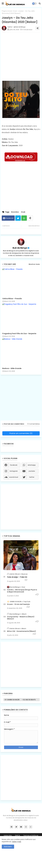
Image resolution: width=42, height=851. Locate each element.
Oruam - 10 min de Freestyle (18, 604)
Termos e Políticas (30, 835)
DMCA (17, 835)
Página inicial (7, 11)
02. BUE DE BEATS (29, 700)
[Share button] (30, 218)
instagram (14, 471)
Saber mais (16, 841)
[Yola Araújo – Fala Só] (21, 555)
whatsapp (32, 465)
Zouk (15, 11)
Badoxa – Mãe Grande (11, 368)
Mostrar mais (34, 264)
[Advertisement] (21, 55)
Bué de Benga (20, 247)
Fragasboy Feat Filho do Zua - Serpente (19, 334)
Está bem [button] (8, 846)
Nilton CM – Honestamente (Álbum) (21, 631)
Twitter (18, 218)
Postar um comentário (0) (21, 433)
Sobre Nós (8, 835)
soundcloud (13, 477)
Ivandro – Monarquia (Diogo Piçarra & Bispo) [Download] (22, 591)
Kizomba (15, 212)
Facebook (9, 218)
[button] (39, 3)
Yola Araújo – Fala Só (17, 577)
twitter (31, 477)
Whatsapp (24, 218)
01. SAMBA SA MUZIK (12, 700)
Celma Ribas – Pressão (12, 299)
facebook (13, 465)
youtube (32, 471)
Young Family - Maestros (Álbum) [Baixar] (20, 618)
